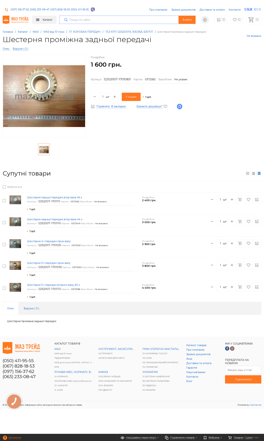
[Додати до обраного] (249, 187)
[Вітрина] (248, 173)
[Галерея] (253, 173)
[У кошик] (240, 187)
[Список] (259, 173)
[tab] (10, 308)
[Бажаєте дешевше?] (180, 106)
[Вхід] (205, 20)
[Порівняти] (257, 187)
